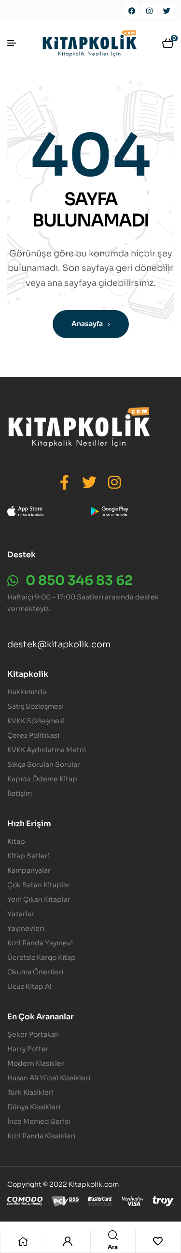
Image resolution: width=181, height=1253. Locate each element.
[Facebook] (132, 10)
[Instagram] (149, 10)
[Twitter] (166, 10)
